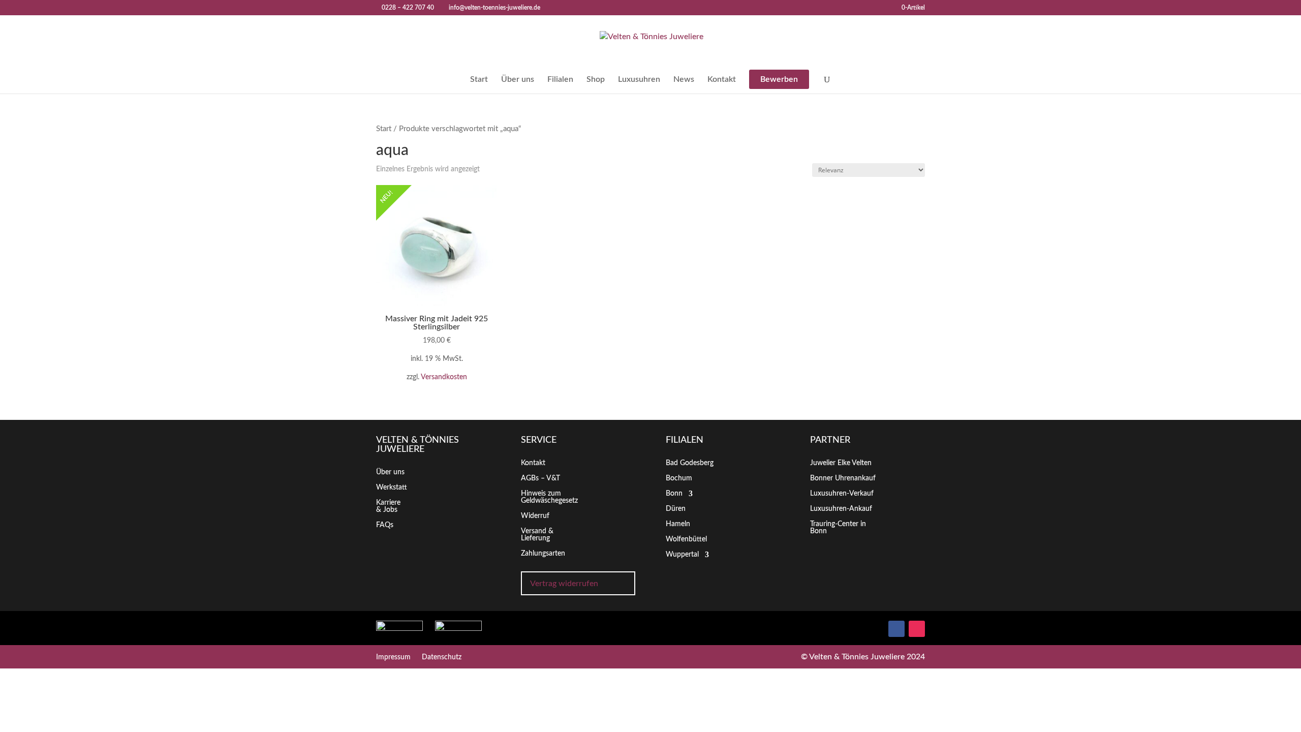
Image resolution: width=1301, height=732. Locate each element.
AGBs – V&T (540, 478)
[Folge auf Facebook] (896, 629)
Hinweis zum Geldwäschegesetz (549, 497)
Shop (595, 79)
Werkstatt (391, 487)
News (683, 79)
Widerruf (535, 516)
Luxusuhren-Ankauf (841, 508)
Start (479, 79)
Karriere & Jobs (388, 506)
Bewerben (779, 79)
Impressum (393, 657)
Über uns (517, 79)
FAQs (384, 525)
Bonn (674, 493)
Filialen (560, 79)
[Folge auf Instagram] (917, 629)
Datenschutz (441, 657)
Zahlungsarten (543, 553)
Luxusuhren (639, 79)
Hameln (678, 524)
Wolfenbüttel (686, 539)
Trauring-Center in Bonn (838, 528)
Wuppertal (682, 554)
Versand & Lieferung (537, 535)
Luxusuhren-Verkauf (842, 493)
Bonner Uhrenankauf (843, 478)
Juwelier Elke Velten (841, 463)
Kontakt (721, 79)
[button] (1268, 703)
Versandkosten (444, 377)
